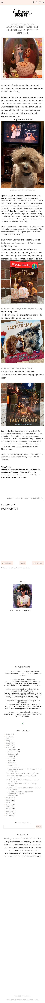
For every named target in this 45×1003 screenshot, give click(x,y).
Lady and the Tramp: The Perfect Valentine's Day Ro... (20, 792)
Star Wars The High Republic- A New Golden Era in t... (21, 776)
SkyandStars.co (31, 1000)
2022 (8, 743)
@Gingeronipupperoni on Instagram (22, 190)
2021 (8, 745)
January (11, 796)
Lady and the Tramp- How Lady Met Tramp (22, 309)
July (10, 758)
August (11, 756)
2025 (8, 736)
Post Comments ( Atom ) (21, 568)
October (11, 754)
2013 (8, 811)
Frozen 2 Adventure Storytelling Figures (23, 773)
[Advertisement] (22, 638)
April (10, 763)
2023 (8, 741)
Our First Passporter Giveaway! (22, 679)
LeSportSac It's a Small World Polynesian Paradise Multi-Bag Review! (22, 690)
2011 (8, 815)
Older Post (38, 563)
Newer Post (7, 563)
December (12, 750)
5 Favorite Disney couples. (20, 104)
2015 (8, 807)
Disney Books (21, 498)
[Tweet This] (36, 498)
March (11, 765)
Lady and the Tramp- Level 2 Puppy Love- (21, 243)
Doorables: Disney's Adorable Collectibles (22, 671)
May (10, 760)
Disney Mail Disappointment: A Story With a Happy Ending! (22, 701)
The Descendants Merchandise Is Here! (22, 712)
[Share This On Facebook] (33, 498)
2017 (8, 802)
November (12, 752)
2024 (8, 739)
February (12, 767)
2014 (8, 809)
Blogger (27, 996)
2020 (8, 747)
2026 (8, 734)
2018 (8, 800)
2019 (8, 798)
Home (23, 563)
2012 (8, 813)
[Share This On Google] (42, 498)
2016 (8, 804)
